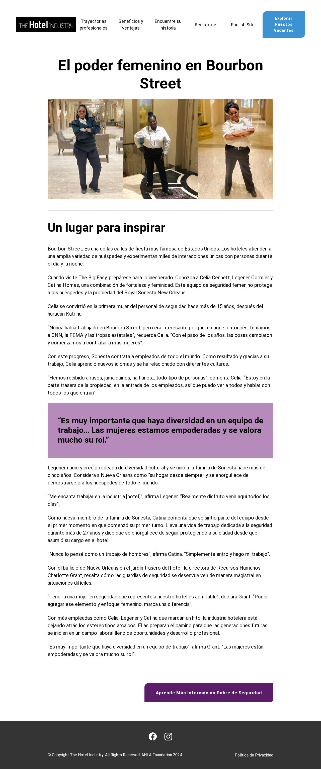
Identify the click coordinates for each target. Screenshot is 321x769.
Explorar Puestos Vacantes (284, 24)
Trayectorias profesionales (94, 25)
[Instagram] (168, 736)
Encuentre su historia (168, 25)
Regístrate (205, 24)
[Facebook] (153, 736)
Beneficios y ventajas (131, 25)
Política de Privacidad (254, 755)
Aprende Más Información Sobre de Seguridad (209, 692)
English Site (243, 24)
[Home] (46, 24)
